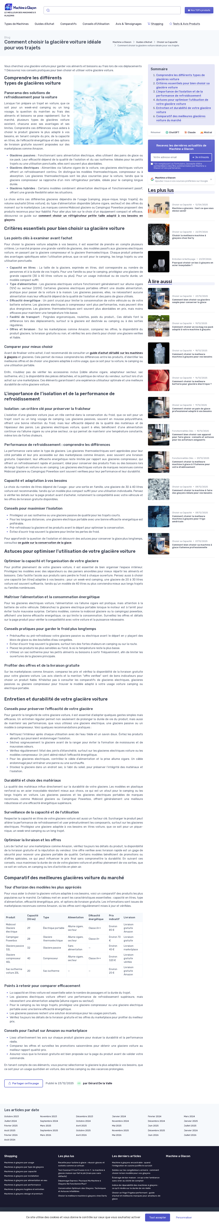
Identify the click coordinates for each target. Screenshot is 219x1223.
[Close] (171, 602)
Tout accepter (157, 1217)
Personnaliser (184, 1217)
